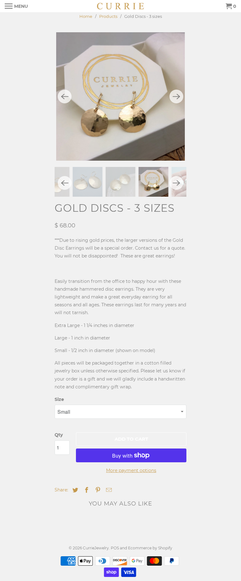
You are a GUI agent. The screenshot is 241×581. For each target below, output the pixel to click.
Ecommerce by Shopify (150, 548)
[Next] (176, 96)
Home (85, 16)
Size (59, 399)
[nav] (16, 6)
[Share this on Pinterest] (97, 490)
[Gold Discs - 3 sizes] (120, 96)
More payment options (131, 470)
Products (108, 16)
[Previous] (65, 96)
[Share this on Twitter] (74, 490)
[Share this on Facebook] (86, 490)
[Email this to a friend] (108, 490)
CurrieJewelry (96, 548)
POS (115, 548)
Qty (59, 435)
